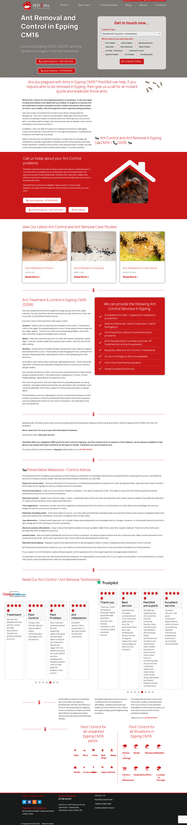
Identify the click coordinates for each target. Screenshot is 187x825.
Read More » (32, 277)
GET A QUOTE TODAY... (132, 61)
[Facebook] (29, 802)
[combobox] (132, 33)
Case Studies (109, 5)
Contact (160, 5)
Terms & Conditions (103, 804)
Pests (64, 5)
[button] (36, 682)
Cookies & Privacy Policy (104, 808)
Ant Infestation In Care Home (140, 268)
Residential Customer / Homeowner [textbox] (120, 33)
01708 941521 (86, 449)
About (143, 5)
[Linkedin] (40, 802)
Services (84, 5)
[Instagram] (34, 802)
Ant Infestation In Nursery (89, 268)
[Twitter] (24, 802)
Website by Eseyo (48, 824)
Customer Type (108, 29)
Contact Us (100, 795)
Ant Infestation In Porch (39, 268)
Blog (129, 5)
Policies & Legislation (103, 800)
